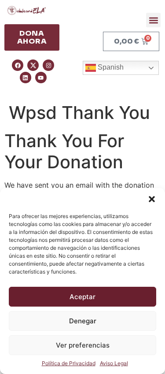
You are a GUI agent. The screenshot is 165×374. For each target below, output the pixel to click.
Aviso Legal (114, 363)
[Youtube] (41, 77)
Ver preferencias (83, 345)
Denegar (82, 321)
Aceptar (82, 297)
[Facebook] (17, 65)
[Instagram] (48, 65)
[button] (151, 199)
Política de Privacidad (68, 363)
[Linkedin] (25, 77)
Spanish (110, 67)
